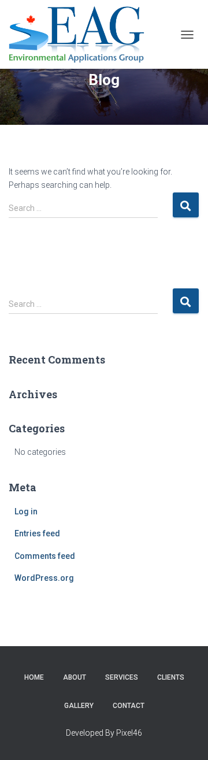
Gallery (79, 706)
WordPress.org (44, 578)
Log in (26, 511)
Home (34, 677)
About (74, 677)
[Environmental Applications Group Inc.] (81, 34)
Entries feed (37, 533)
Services (121, 677)
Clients (170, 677)
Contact (128, 706)
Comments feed (44, 556)
